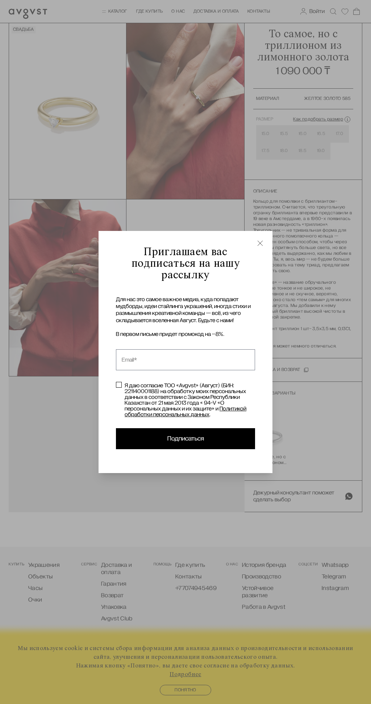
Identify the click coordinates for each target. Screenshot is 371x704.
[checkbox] (119, 385)
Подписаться (185, 438)
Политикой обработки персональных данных (185, 411)
